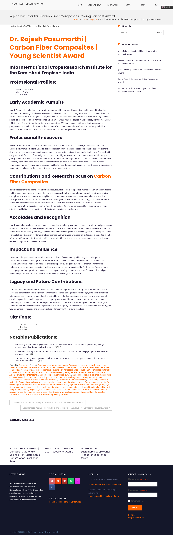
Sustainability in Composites (93, 392)
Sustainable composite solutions (23, 394)
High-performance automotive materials (50, 384)
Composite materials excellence (72, 379)
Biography (93, 19)
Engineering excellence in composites (35, 382)
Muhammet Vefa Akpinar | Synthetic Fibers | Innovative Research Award (138, 90)
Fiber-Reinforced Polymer (27, 3)
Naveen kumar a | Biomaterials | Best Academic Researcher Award (139, 62)
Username (138, 479)
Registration (112, 5)
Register (131, 515)
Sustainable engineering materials (53, 394)
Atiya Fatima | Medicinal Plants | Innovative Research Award (137, 53)
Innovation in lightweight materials (84, 387)
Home (79, 5)
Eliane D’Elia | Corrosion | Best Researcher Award (24, 450)
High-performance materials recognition (86, 384)
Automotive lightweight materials (23, 375)
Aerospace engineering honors (77, 370)
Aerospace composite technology (48, 370)
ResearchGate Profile (24, 89)
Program (127, 5)
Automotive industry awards (93, 372)
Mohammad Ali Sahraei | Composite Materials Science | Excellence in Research (49, 402)
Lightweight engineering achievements (47, 389)
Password (137, 490)
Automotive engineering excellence (64, 372)
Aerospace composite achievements (83, 367)
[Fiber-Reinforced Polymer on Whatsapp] (71, 481)
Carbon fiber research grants (39, 377)
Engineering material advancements (68, 382)
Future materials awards (95, 382)
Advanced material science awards (24, 367)
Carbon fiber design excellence (85, 375)
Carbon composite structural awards (55, 375)
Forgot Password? (136, 517)
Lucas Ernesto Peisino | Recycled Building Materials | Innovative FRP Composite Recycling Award (65, 408)
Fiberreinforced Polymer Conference (65, 501)
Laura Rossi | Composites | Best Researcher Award (138, 80)
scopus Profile (21, 94)
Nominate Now (94, 5)
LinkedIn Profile (21, 92)
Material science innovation (77, 389)
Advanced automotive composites (53, 365)
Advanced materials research (53, 367)
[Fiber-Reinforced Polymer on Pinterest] (52, 481)
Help (156, 5)
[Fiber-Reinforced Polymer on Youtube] (64, 481)
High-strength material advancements (51, 387)
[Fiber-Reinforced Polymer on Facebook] (52, 487)
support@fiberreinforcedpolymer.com (105, 484)
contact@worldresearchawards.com (104, 496)
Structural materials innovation (66, 392)
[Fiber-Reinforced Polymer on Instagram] (77, 481)
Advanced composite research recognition (87, 365)
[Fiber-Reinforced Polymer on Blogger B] (58, 481)
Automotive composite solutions (34, 372)
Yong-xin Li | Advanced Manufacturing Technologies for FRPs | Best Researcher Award (95, 453)
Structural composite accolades (38, 392)
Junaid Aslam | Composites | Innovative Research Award (140, 71)
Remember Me (137, 501)
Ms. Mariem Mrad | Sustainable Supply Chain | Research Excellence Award (60, 453)
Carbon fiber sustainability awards (67, 377)
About (142, 5)
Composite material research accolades (40, 379)
